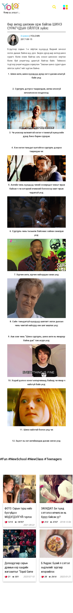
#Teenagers (53, 459)
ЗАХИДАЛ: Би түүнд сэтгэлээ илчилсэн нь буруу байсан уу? (53, 513)
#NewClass (35, 459)
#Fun (4, 459)
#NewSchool (17, 459)
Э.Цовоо (25, 36)
